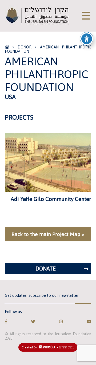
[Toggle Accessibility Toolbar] (86, 38)
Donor (24, 47)
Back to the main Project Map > (48, 234)
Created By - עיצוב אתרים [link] (48, 347)
